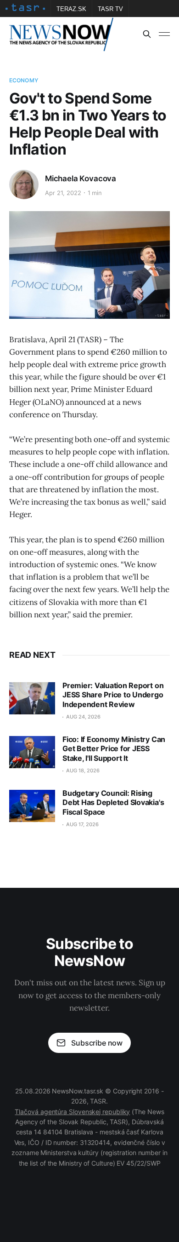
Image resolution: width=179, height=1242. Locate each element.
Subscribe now (97, 1042)
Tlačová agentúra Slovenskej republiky (72, 1112)
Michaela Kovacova (80, 178)
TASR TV (110, 9)
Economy (23, 80)
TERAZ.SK (71, 9)
